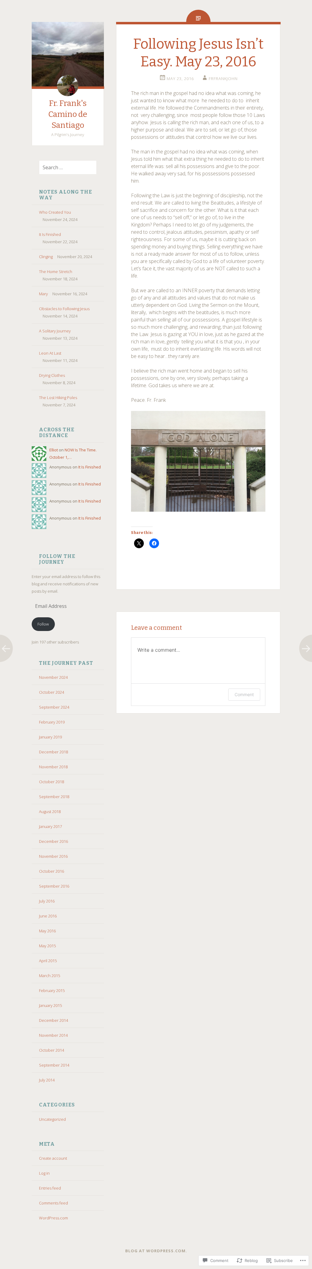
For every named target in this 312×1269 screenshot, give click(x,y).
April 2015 (48, 960)
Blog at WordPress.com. (156, 1250)
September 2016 (54, 886)
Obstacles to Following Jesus (64, 308)
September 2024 (54, 707)
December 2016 (53, 841)
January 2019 (50, 737)
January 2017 (50, 826)
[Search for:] (64, 167)
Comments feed (53, 1203)
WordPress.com (53, 1218)
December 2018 (53, 752)
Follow (43, 624)
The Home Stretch (55, 271)
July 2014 (47, 1080)
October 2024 (51, 692)
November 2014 (53, 1035)
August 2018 (50, 811)
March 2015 (49, 975)
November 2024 (53, 677)
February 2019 (52, 722)
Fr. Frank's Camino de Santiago (67, 114)
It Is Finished (50, 234)
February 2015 (52, 990)
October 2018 (51, 781)
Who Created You (55, 212)
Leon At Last (50, 353)
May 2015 (47, 945)
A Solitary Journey (55, 331)
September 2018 (54, 796)
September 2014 (54, 1065)
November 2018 (53, 766)
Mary (43, 293)
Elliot (53, 450)
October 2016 (51, 871)
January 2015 (50, 1005)
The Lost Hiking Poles (58, 397)
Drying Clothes (52, 375)
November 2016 (53, 856)
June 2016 (48, 916)
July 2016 (47, 901)
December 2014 (53, 1020)
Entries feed (50, 1188)
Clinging (46, 256)
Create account (53, 1158)
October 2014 (51, 1050)
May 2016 (47, 931)
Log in (44, 1173)
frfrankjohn (223, 78)
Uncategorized (52, 1119)
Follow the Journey (57, 559)
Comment (244, 694)
